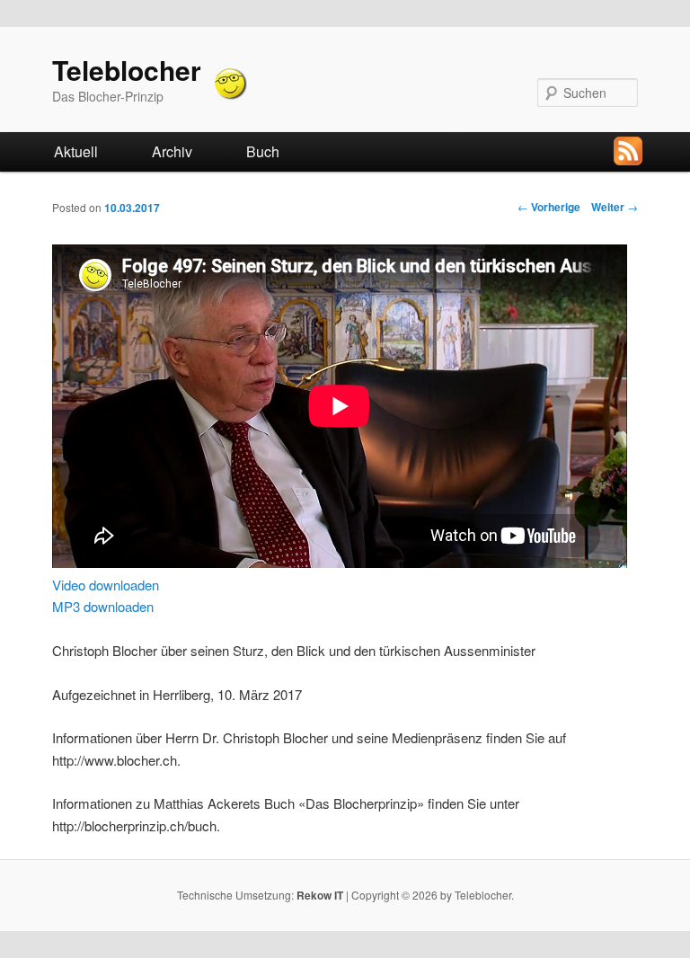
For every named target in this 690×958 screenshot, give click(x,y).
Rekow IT (319, 895)
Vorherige (549, 207)
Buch (262, 151)
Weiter (614, 207)
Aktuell (76, 151)
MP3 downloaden (103, 606)
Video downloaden (105, 584)
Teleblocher (126, 69)
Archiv (172, 151)
